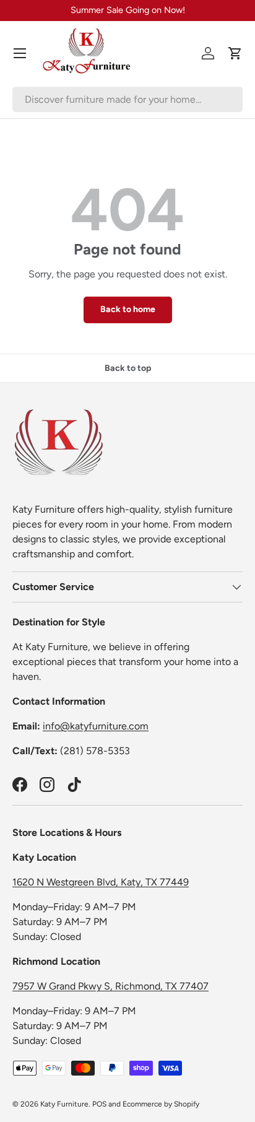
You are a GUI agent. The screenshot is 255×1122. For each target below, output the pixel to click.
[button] (235, 53)
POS (99, 1104)
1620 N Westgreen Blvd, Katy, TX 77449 (100, 882)
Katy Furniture (64, 1104)
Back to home (127, 309)
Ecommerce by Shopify (161, 1104)
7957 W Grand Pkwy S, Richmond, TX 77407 (110, 986)
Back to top (128, 368)
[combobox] (127, 99)
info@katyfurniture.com (96, 726)
